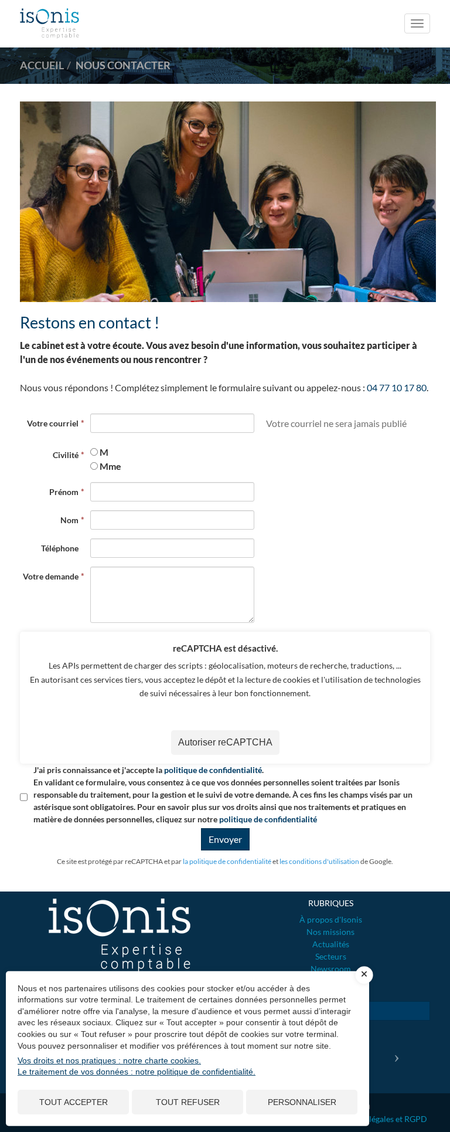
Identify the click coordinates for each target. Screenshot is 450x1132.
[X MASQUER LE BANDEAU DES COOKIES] (364, 974)
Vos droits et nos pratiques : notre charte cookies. (109, 1060)
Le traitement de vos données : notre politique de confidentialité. (136, 1071)
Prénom (64, 492)
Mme (110, 466)
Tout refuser (188, 1102)
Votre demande (51, 576)
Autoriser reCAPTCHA (225, 742)
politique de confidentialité (213, 770)
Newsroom (331, 969)
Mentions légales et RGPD (380, 1119)
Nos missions (330, 932)
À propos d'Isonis (330, 919)
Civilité (66, 455)
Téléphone (60, 548)
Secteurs (330, 956)
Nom (69, 520)
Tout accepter (73, 1102)
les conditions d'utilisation (319, 861)
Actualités (330, 944)
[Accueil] (119, 935)
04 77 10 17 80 (397, 387)
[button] (399, 1053)
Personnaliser (302, 1102)
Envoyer (225, 839)
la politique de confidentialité (227, 861)
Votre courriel (53, 423)
